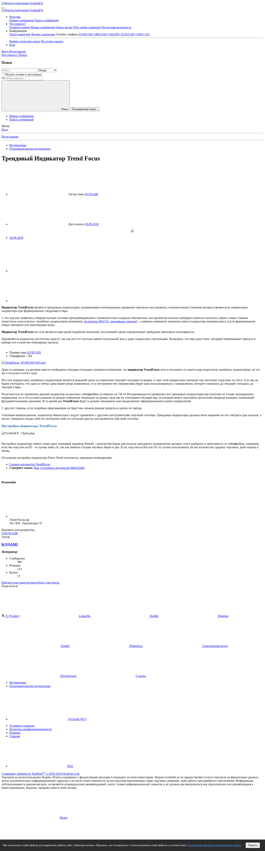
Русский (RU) (77, 719)
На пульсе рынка (52, 41)
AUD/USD (127, 34)
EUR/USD (86, 34)
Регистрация (10, 136)
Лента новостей (19, 34)
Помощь (14, 732)
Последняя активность (116, 27)
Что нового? (17, 23)
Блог (12, 44)
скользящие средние (123, 321)
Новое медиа (64, 27)
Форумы (15, 16)
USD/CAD (142, 34)
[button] (18, 30)
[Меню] (3, 7)
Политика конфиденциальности (30, 729)
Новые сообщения (21, 20)
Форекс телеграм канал (24, 41)
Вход (5, 129)
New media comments (87, 27)
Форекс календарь (43, 34)
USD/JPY (114, 34)
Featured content (19, 27)
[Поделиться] (38, 270)
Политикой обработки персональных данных (215, 845)
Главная (14, 736)
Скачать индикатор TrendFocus (29, 464)
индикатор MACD (96, 321)
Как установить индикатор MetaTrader (59, 467)
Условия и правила (21, 725)
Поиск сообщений (46, 20)
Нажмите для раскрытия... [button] (19, 529)
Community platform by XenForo (41, 773)
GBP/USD (100, 34)
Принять (253, 845)
